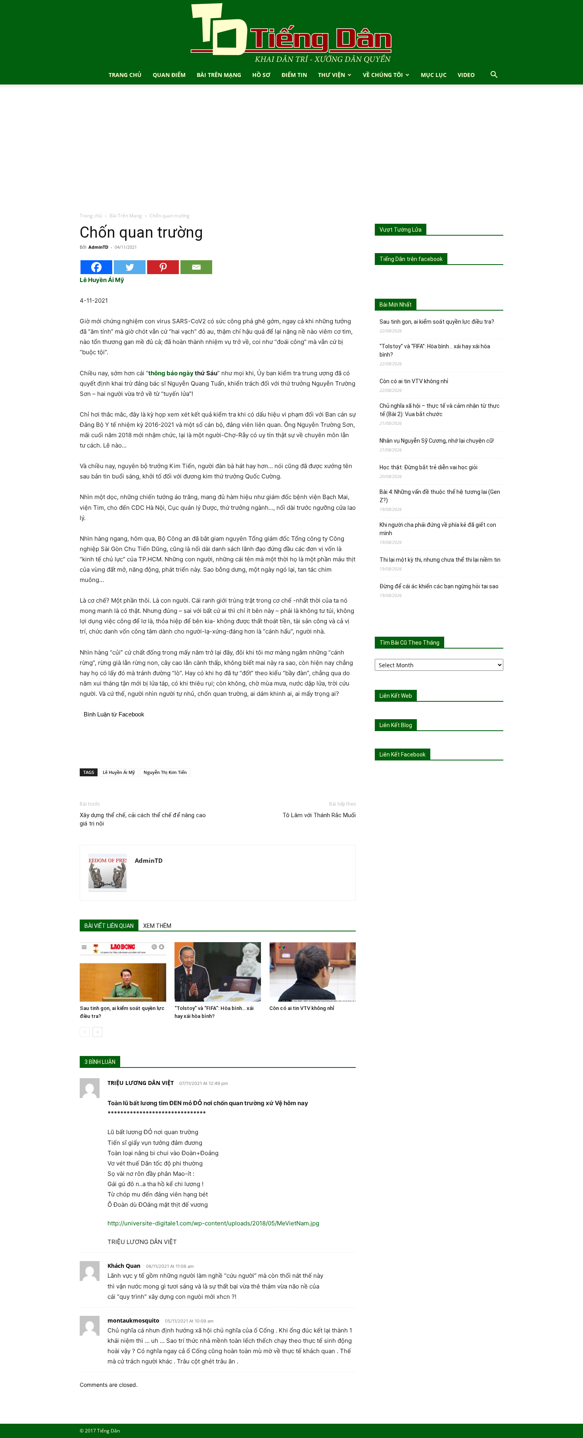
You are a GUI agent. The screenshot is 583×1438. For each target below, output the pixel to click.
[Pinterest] (163, 267)
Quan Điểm (169, 75)
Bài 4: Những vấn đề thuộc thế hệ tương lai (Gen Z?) (440, 496)
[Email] (196, 267)
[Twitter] (130, 267)
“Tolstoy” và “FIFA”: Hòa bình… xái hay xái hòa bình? (435, 350)
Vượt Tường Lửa (401, 230)
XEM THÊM (157, 926)
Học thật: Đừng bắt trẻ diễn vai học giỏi (429, 467)
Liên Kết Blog (396, 725)
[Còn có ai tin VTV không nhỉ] (312, 972)
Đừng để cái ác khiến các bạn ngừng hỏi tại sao (439, 586)
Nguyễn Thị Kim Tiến (165, 772)
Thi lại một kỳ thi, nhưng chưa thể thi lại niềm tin (440, 560)
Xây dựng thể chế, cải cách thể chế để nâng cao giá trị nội (143, 819)
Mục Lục (434, 75)
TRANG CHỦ (125, 75)
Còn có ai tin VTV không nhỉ (301, 1008)
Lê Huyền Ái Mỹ (119, 772)
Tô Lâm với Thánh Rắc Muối (319, 815)
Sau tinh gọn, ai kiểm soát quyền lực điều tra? (437, 322)
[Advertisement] (291, 152)
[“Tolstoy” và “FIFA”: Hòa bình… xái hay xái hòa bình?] (218, 972)
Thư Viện (331, 75)
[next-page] (97, 1032)
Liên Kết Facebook (403, 754)
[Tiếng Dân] (291, 32)
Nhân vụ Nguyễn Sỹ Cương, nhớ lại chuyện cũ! (437, 441)
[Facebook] (96, 267)
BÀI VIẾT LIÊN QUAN (109, 926)
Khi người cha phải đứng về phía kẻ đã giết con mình (438, 529)
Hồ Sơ (261, 75)
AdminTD (98, 247)
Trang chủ (91, 215)
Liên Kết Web (396, 696)
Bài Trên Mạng (219, 75)
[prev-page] (85, 1032)
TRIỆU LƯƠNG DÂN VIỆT (140, 1083)
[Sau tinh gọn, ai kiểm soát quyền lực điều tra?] (123, 972)
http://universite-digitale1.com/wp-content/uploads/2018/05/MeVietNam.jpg (213, 1223)
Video (466, 75)
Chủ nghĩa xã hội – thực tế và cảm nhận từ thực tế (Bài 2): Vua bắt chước (440, 410)
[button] (493, 75)
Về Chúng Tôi (383, 75)
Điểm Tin (294, 75)
